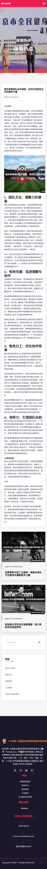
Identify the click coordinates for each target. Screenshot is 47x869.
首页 (17, 53)
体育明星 (8, 681)
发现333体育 (10, 668)
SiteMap (24, 808)
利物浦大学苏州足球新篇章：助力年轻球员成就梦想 (23, 626)
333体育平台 (40, 863)
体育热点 (8, 675)
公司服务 (8, 688)
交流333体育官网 (12, 694)
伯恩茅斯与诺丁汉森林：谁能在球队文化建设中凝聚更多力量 (23, 574)
